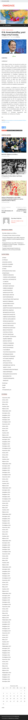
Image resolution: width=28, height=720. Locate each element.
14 (17, 696)
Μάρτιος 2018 (5, 617)
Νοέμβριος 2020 (6, 547)
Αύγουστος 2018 (6, 606)
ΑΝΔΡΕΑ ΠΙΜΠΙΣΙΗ (7, 338)
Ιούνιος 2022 (5, 505)
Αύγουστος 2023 (6, 476)
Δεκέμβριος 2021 (6, 518)
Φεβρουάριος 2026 (6, 410)
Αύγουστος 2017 (6, 633)
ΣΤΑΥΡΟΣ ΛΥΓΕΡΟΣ (8, 332)
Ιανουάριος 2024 (6, 465)
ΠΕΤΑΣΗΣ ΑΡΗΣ (7, 283)
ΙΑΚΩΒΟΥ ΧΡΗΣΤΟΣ (8, 305)
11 (7, 696)
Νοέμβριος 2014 (6, 677)
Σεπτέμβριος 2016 (6, 657)
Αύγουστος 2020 (6, 553)
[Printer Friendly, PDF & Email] (14, 56)
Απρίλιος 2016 (5, 668)
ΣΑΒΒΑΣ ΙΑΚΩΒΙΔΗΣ (8, 288)
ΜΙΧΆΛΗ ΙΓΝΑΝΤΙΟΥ (8, 330)
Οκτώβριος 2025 (6, 419)
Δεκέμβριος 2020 (6, 545)
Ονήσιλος (18, 37)
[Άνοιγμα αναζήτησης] (25, 25)
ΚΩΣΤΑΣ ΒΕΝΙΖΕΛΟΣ (8, 297)
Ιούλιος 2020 (5, 556)
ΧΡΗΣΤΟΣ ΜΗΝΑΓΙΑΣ (8, 345)
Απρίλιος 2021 (5, 536)
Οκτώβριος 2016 (6, 655)
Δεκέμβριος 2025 (6, 415)
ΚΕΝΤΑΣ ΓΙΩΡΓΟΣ (7, 341)
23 (24, 698)
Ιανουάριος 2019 (6, 595)
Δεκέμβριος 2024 (6, 441)
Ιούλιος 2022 (5, 503)
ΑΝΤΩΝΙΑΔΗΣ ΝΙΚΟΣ (8, 354)
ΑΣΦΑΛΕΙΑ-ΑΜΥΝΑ (7, 262)
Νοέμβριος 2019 (6, 573)
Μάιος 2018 (5, 613)
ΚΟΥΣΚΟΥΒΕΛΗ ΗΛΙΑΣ (8, 303)
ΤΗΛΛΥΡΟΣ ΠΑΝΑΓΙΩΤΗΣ (9, 352)
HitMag (16, 718)
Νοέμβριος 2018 (6, 600)
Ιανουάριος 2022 (6, 516)
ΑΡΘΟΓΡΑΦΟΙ (5, 273)
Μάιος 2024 (5, 457)
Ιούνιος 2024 (5, 454)
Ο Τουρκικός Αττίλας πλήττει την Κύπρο (12, 176)
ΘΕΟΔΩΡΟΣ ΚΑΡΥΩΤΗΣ (9, 312)
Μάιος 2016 (5, 666)
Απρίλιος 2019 (5, 589)
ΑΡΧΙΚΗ (4, 257)
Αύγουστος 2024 (6, 450)
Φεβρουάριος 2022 (6, 514)
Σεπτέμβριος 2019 (6, 578)
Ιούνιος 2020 (5, 558)
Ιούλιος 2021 (5, 529)
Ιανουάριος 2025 (6, 439)
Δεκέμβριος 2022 (6, 492)
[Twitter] (5, 126)
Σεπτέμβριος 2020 (6, 551)
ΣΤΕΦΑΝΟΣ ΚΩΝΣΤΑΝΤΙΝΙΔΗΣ (10, 369)
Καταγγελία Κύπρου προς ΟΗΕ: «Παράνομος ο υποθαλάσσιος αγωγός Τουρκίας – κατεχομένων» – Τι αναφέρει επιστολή (13, 244)
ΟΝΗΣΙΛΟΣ (9, 5)
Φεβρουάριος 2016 (6, 672)
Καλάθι (4, 385)
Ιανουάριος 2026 (6, 413)
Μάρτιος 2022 (5, 512)
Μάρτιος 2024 (5, 461)
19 (10, 698)
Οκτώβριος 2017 (6, 628)
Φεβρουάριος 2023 (6, 487)
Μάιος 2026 (5, 404)
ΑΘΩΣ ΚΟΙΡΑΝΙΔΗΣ (7, 371)
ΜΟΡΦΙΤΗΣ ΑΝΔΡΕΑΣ (8, 310)
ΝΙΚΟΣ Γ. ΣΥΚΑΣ (7, 367)
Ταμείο (3, 387)
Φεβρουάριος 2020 (6, 567)
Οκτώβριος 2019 (6, 575)
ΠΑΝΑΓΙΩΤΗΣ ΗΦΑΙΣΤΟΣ (9, 314)
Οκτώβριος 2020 (6, 549)
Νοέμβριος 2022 (6, 494)
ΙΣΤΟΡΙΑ (4, 268)
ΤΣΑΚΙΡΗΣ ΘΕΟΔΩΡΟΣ (8, 378)
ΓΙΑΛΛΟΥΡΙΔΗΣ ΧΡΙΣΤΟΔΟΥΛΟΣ (11, 299)
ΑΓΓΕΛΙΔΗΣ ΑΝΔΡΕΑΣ (8, 358)
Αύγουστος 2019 (6, 580)
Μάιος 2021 (5, 534)
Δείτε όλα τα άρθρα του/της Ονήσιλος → (17, 221)
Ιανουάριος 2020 (6, 569)
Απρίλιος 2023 (5, 483)
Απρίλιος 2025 (5, 432)
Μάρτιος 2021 (5, 538)
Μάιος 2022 (5, 507)
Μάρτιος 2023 (5, 485)
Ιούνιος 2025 (5, 428)
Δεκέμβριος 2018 (6, 597)
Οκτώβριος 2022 (6, 496)
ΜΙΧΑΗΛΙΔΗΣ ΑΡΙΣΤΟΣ (8, 294)
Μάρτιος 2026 (5, 408)
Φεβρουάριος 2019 (6, 593)
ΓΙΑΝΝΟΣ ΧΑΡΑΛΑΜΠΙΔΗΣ (9, 277)
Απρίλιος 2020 (5, 562)
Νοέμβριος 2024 (6, 443)
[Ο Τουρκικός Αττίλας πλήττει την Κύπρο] (14, 167)
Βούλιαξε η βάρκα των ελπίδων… (10, 154)
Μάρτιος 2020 (5, 564)
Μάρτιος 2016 (5, 670)
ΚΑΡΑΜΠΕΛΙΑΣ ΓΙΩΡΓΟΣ (9, 365)
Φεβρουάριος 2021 (6, 540)
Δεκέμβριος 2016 (6, 650)
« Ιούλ (3, 707)
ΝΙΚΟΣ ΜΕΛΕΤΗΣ (7, 376)
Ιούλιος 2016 (5, 661)
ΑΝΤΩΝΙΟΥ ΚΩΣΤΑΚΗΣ (8, 286)
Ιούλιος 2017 (5, 635)
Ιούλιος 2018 (5, 608)
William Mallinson (7, 360)
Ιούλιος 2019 (5, 582)
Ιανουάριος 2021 (6, 542)
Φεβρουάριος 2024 (6, 463)
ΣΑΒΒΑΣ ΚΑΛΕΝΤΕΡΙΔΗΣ (9, 316)
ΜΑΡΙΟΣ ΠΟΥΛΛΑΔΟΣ (8, 325)
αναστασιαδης (10, 130)
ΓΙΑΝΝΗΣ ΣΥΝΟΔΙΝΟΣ (8, 343)
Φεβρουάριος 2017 (6, 646)
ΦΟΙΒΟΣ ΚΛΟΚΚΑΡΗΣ (8, 275)
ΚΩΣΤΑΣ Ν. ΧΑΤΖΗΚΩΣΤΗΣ (9, 279)
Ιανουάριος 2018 (6, 622)
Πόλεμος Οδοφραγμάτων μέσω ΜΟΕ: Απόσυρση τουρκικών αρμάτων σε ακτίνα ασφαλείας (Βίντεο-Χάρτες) (12, 199)
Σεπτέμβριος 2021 (6, 525)
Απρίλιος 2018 (5, 615)
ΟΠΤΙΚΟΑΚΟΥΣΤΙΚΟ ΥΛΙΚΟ (8, 270)
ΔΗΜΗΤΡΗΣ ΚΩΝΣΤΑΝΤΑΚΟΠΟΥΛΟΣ (12, 308)
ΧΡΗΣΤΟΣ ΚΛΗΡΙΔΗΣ (8, 347)
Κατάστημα (4, 383)
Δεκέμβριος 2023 (6, 468)
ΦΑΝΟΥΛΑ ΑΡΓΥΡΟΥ (8, 292)
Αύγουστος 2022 (6, 501)
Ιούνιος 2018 (5, 611)
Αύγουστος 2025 (6, 424)
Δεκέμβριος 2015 (6, 674)
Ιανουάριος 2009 (6, 681)
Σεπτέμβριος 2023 (6, 474)
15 (21, 696)
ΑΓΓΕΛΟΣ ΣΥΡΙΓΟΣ (7, 363)
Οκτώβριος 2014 (6, 679)
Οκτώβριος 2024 (6, 446)
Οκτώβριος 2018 (6, 602)
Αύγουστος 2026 (6, 397)
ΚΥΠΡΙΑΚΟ (20, 130)
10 (3, 696)
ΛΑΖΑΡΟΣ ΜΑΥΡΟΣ (7, 290)
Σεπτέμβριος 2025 (6, 421)
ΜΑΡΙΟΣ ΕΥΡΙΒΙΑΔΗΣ (8, 301)
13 (14, 696)
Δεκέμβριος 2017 (6, 624)
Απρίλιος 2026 (5, 406)
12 (10, 696)
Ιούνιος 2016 (5, 663)
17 (3, 698)
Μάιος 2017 (5, 639)
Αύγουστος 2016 (6, 659)
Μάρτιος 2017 (5, 644)
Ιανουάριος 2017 (6, 648)
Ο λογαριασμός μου (6, 389)
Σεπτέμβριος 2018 (6, 604)
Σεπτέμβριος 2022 (6, 498)
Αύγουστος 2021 (6, 527)
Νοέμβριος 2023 (6, 470)
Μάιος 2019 (5, 586)
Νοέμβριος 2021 (6, 520)
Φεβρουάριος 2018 (6, 619)
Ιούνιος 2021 (5, 531)
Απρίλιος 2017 (5, 641)
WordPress (11, 718)
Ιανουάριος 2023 (6, 490)
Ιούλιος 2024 (5, 452)
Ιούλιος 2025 (5, 426)
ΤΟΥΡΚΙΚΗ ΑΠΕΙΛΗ (7, 266)
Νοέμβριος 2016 (6, 652)
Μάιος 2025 (5, 430)
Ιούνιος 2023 (5, 481)
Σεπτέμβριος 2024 (6, 448)
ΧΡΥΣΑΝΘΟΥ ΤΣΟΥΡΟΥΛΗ (9, 336)
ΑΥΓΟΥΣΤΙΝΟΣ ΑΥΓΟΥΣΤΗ (9, 323)
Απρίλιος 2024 (5, 459)
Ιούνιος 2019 (5, 584)
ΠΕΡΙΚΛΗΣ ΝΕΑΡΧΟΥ (8, 321)
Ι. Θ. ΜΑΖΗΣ (5, 281)
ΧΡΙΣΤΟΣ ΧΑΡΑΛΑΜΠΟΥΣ (9, 319)
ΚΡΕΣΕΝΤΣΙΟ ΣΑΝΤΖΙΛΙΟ (9, 327)
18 (7, 698)
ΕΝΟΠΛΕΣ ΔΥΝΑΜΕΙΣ (7, 264)
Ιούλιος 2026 (5, 399)
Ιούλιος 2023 (5, 479)
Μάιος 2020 (5, 560)
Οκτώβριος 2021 (6, 523)
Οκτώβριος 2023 (6, 472)
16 (24, 696)
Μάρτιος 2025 (5, 435)
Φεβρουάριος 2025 (6, 437)
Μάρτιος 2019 (5, 591)
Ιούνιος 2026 (5, 402)
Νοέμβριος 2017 (6, 626)
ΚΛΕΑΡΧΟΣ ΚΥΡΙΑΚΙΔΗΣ (9, 356)
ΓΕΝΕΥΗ (15, 130)
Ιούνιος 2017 (5, 637)
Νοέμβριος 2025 (6, 417)
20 (14, 698)
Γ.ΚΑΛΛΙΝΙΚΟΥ (6, 349)
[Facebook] (3, 126)
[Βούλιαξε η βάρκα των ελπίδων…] (14, 145)
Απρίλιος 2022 (5, 509)
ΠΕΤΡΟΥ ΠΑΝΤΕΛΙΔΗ (8, 334)
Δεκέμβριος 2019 (6, 571)
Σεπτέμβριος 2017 (6, 630)
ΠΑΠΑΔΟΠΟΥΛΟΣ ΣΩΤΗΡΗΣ (10, 374)
